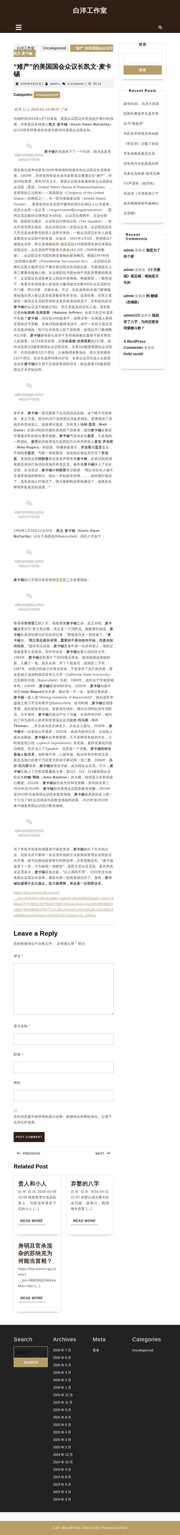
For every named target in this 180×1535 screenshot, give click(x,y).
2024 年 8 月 (62, 1477)
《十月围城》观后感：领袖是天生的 (142, 276)
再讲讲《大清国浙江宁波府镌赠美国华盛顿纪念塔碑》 (141, 203)
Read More (32, 1221)
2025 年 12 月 (63, 1395)
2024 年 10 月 (63, 1462)
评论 (18, 956)
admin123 (132, 315)
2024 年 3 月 (62, 1499)
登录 (96, 1350)
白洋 (26, 109)
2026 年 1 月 (62, 1387)
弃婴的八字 (85, 1183)
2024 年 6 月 (62, 1484)
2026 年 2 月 (62, 1380)
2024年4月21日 (31, 83)
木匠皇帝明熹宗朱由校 (141, 133)
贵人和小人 (32, 1183)
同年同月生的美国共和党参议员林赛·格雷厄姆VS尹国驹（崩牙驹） (142, 173)
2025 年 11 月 (62, 1402)
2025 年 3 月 (62, 1440)
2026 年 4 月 (62, 1372)
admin (54, 83)
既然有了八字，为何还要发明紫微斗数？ (141, 321)
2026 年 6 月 (62, 1357)
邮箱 (18, 1054)
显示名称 (22, 1026)
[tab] (19, 27)
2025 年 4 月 (62, 1432)
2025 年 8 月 (62, 1417)
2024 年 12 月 (63, 1454)
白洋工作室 (90, 10)
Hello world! (133, 354)
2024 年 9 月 (62, 1469)
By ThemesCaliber (111, 1528)
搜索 (143, 44)
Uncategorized (54, 48)
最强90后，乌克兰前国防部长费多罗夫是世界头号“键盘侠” (141, 113)
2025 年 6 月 (62, 1425)
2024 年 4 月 (62, 1492)
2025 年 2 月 (62, 1447)
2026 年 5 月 (62, 1365)
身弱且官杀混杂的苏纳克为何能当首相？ (35, 1253)
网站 (17, 1082)
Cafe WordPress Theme (73, 1528)
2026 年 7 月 (62, 1350)
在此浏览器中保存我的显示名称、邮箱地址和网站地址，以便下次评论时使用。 (63, 1119)
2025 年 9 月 (62, 1410)
